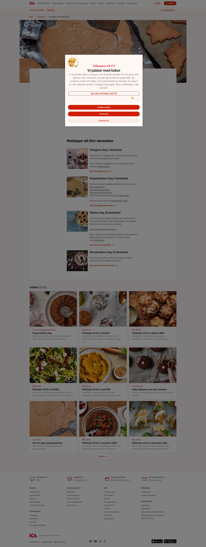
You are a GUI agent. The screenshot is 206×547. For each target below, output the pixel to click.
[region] (104, 90)
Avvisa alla (103, 114)
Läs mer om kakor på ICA (104, 93)
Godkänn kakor (103, 107)
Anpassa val (104, 120)
